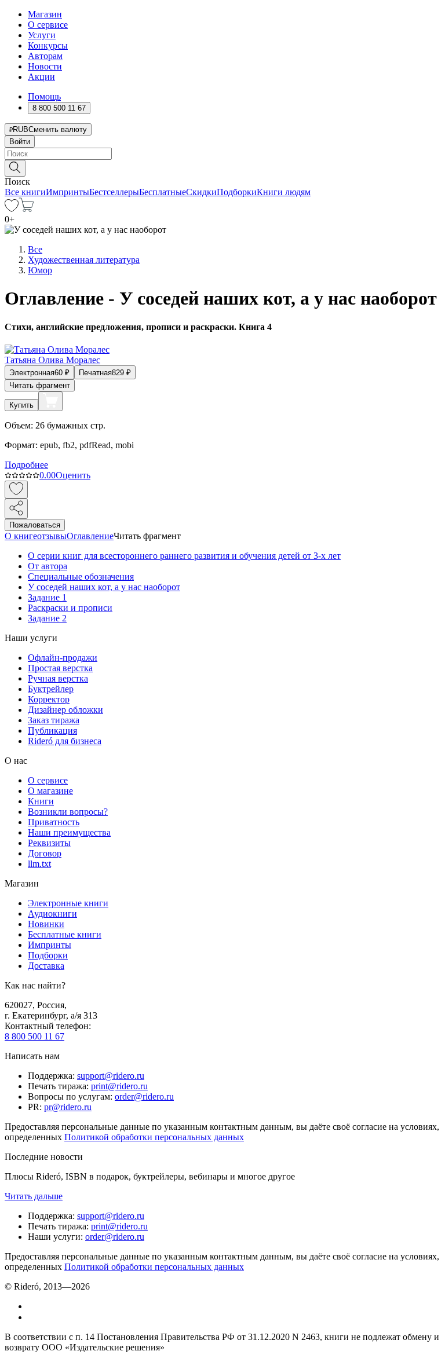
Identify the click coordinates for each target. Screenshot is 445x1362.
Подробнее (26, 465)
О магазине (50, 791)
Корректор (49, 699)
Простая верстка (60, 668)
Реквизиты (49, 843)
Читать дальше (34, 1196)
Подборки (237, 192)
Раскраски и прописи (70, 608)
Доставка (46, 966)
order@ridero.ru (144, 1096)
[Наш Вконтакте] (34, 1306)
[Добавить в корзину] (50, 401)
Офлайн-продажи (62, 657)
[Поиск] (15, 168)
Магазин (45, 14)
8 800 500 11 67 (34, 1036)
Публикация (52, 730)
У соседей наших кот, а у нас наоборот (104, 587)
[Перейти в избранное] (12, 209)
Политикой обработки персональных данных (154, 1137)
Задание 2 (47, 618)
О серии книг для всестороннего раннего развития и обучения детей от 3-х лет (184, 556)
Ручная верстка (58, 678)
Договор (44, 853)
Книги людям (284, 192)
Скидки (201, 192)
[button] (222, 167)
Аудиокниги (52, 913)
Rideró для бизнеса (64, 741)
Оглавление (90, 536)
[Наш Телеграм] (33, 1317)
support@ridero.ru (110, 1076)
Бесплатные (162, 192)
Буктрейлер (51, 689)
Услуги (42, 35)
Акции (41, 77)
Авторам (45, 56)
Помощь (44, 96)
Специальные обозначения (81, 576)
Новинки (46, 924)
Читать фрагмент (39, 385)
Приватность (53, 822)
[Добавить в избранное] (16, 490)
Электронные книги (68, 903)
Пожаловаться (34, 525)
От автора (47, 566)
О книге (21, 536)
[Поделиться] (16, 509)
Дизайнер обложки (65, 710)
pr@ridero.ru (68, 1107)
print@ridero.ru (119, 1086)
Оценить (73, 475)
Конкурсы (48, 45)
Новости (45, 66)
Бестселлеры (114, 192)
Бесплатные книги (64, 934)
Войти (19, 141)
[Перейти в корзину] (26, 209)
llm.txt (39, 864)
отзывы (52, 536)
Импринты (67, 192)
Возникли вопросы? (68, 812)
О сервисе (48, 25)
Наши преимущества (69, 832)
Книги (41, 801)
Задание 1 (47, 597)
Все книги (25, 192)
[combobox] (222, 154)
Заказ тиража (53, 720)
